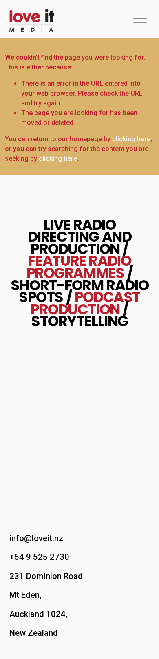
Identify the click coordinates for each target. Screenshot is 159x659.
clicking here (131, 139)
